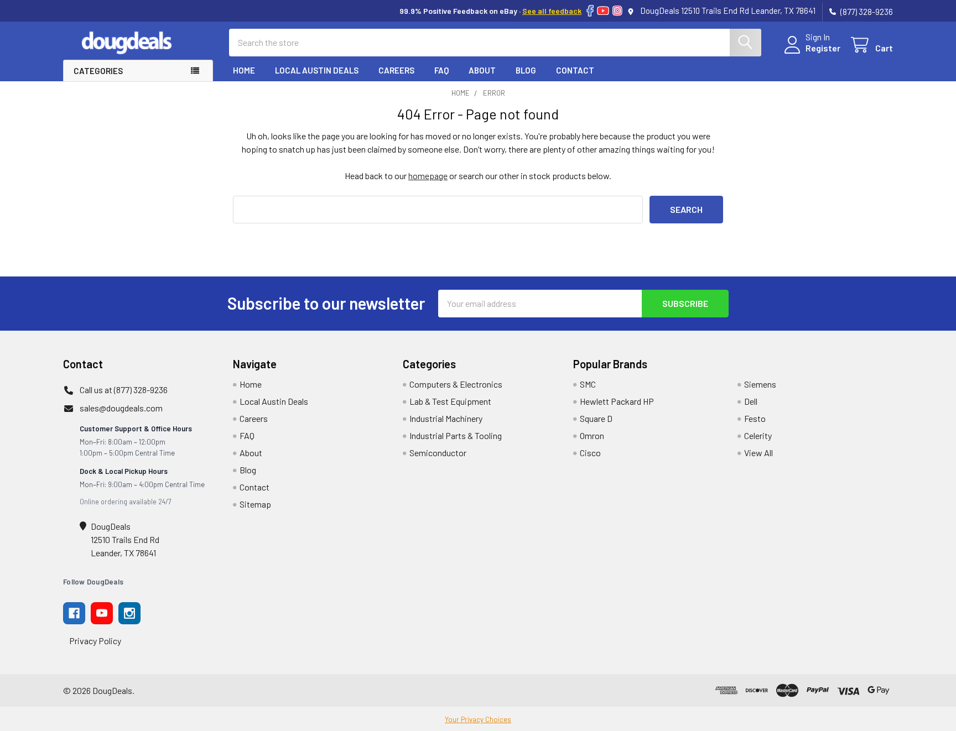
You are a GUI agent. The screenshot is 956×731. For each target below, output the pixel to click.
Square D (596, 418)
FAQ (441, 70)
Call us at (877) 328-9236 (124, 389)
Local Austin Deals (316, 70)
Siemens (760, 384)
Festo (755, 418)
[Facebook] (590, 10)
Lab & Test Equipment (450, 401)
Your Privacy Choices (478, 719)
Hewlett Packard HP (617, 401)
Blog (526, 70)
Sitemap (255, 504)
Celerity (758, 435)
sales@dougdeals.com (121, 408)
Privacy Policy (95, 640)
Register (823, 48)
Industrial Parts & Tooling (455, 435)
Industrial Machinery (445, 418)
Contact (575, 70)
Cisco (590, 452)
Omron (592, 435)
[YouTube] (603, 10)
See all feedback (551, 10)
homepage (428, 175)
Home (244, 70)
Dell (750, 401)
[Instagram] (617, 10)
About (482, 70)
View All (758, 452)
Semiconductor (437, 452)
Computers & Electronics (455, 384)
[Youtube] (102, 613)
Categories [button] (98, 71)
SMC (588, 384)
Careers (396, 70)
